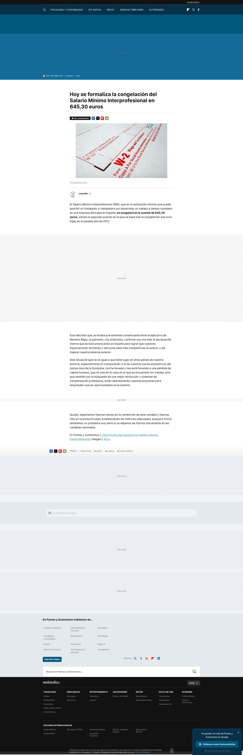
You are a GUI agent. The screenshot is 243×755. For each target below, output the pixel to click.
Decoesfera (164, 700)
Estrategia (102, 628)
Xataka (46, 696)
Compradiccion (165, 704)
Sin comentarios (81, 118)
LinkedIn (158, 658)
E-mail (107, 118)
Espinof (93, 700)
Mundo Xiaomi (50, 712)
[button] (85, 193)
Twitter (193, 9)
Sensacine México (98, 729)
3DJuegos (71, 696)
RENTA (110, 9)
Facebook (198, 9)
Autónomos (156, 9)
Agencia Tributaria (131, 9)
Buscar (194, 671)
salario (99, 451)
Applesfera (48, 704)
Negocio (101, 644)
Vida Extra (71, 700)
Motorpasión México (141, 730)
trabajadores (103, 649)
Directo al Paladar (120, 696)
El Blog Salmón (188, 696)
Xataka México (50, 729)
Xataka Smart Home (52, 708)
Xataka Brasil (49, 733)
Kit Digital (95, 9)
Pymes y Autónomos (187, 701)
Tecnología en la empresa (78, 650)
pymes (47, 644)
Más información (142, 752)
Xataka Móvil (49, 700)
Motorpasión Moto (144, 700)
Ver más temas (52, 659)
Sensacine (94, 696)
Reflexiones (86, 451)
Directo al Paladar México (120, 730)
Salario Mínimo (126, 451)
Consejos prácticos (52, 628)
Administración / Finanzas (78, 629)
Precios (69, 76)
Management (77, 636)
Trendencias (164, 696)
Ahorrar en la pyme (52, 649)
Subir (192, 683)
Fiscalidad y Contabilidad (67, 9)
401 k (107, 439)
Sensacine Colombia (94, 734)
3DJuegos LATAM (74, 729)
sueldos (110, 451)
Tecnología (103, 636)
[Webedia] (193, 2)
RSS (147, 658)
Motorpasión (141, 696)
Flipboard (188, 9)
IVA (78, 76)
